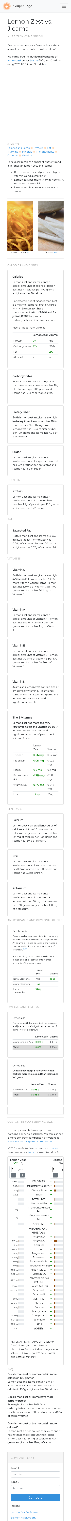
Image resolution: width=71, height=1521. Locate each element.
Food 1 (15, 1468)
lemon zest (14, 60)
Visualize (27, 155)
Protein (38, 147)
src (28, 253)
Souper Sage (22, 6)
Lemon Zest (18, 252)
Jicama (49, 252)
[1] (45, 64)
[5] (26, 949)
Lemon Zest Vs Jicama (24, 1512)
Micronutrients (45, 151)
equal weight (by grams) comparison (29, 1141)
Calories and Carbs (18, 147)
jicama (34, 60)
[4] (24, 949)
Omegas (12, 155)
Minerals (27, 151)
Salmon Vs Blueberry (23, 1517)
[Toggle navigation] (64, 6)
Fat (49, 147)
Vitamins (12, 151)
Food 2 (15, 1481)
